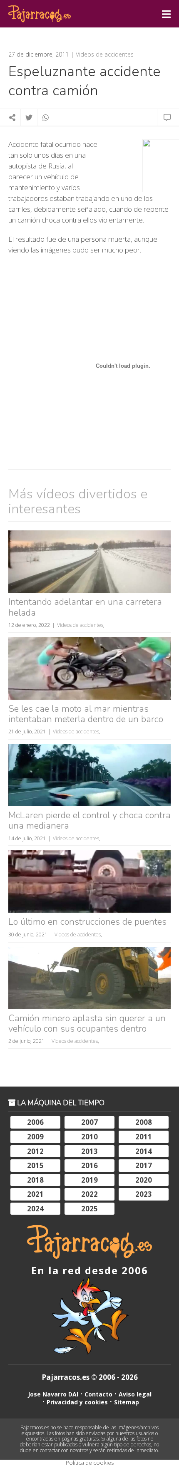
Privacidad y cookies (77, 1402)
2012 (35, 1151)
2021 (35, 1194)
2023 (143, 1194)
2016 (89, 1165)
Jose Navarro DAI (53, 1394)
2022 (89, 1194)
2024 (35, 1208)
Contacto (98, 1394)
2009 (35, 1136)
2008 (143, 1122)
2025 (89, 1208)
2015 (35, 1165)
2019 (89, 1180)
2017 (143, 1165)
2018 (35, 1180)
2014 (143, 1151)
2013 (89, 1151)
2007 (89, 1122)
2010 (89, 1136)
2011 (143, 1136)
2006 (35, 1122)
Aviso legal (135, 1394)
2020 (143, 1180)
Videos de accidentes (105, 54)
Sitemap (126, 1402)
